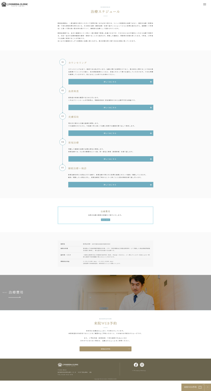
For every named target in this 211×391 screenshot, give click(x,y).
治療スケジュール (108, 347)
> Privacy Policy (139, 377)
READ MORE (105, 226)
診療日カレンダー (99, 337)
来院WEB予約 (105, 355)
